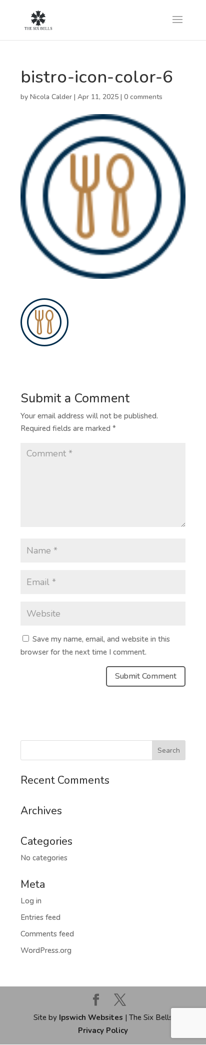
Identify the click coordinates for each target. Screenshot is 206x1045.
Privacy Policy (103, 1030)
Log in (31, 901)
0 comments (143, 97)
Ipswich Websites (91, 1017)
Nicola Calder (51, 97)
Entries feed (40, 917)
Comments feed (47, 934)
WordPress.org (46, 950)
